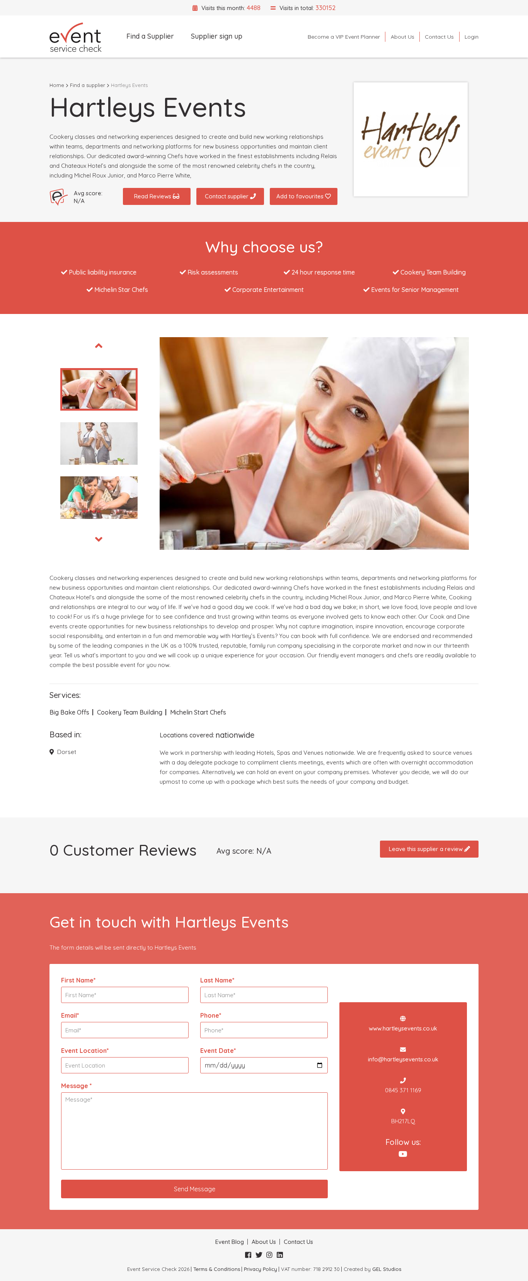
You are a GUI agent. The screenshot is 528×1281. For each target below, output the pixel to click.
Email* (70, 1015)
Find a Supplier (150, 36)
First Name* (78, 980)
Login (472, 36)
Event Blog (229, 1241)
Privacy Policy (260, 1269)
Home (56, 85)
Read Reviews (153, 196)
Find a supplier (87, 85)
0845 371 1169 (403, 1090)
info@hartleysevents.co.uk (403, 1059)
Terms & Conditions (216, 1269)
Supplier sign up (216, 36)
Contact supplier (227, 196)
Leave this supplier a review (426, 849)
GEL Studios (386, 1269)
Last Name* (217, 980)
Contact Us (439, 36)
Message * (76, 1086)
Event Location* (85, 1050)
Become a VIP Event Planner (344, 36)
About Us (402, 36)
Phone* (210, 1015)
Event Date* (218, 1050)
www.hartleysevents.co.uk (403, 1028)
